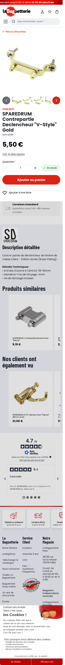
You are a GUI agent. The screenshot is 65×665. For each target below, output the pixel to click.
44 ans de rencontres (8, 594)
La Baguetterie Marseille (51, 604)
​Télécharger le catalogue (10, 561)
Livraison (27, 548)
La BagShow (8, 554)
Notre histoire (9, 548)
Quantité (8, 162)
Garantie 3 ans (30, 554)
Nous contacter (11, 568)
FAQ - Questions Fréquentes (28, 568)
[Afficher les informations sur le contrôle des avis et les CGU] (50, 457)
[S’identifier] (42, 11)
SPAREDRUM (8, 109)
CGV (24, 560)
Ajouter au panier (31, 180)
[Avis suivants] (58, 479)
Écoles (5, 601)
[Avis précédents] (5, 479)
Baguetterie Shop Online (9, 585)
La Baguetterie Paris (51, 549)
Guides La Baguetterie (8, 576)
